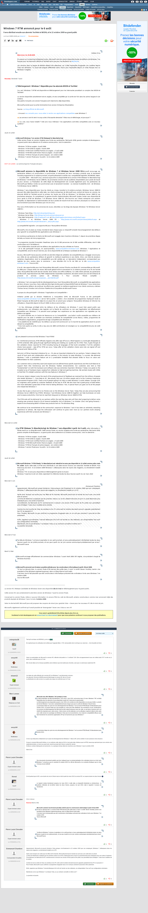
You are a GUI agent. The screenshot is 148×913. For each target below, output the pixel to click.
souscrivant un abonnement (47, 615)
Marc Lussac (14, 694)
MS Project (86, 7)
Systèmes (94, 4)
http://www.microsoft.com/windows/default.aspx (79, 220)
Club (92, 1)
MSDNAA (75, 61)
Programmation (69, 4)
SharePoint (78, 7)
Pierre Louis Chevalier (14, 757)
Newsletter (62, 1)
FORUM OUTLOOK (42, 9)
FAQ (42, 1)
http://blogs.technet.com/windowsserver (49, 215)
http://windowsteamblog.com (44, 213)
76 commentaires (33, 36)
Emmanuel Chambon (14, 849)
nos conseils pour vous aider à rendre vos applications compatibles (50, 113)
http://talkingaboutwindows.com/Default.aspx (68, 217)
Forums (27, 1)
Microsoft (44, 4)
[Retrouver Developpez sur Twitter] (144, 10)
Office (82, 4)
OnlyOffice (110, 7)
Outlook (62, 7)
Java (50, 4)
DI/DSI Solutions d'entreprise (18, 4)
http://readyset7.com (42, 217)
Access (46, 7)
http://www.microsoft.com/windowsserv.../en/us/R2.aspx (38, 222)
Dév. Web (55, 4)
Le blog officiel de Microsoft (33, 109)
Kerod (14, 776)
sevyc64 (14, 658)
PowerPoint (70, 7)
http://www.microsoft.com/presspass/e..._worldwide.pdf (38, 278)
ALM (38, 4)
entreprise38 (14, 640)
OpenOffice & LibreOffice (98, 7)
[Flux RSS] (142, 10)
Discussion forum (132, 87)
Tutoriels (35, 1)
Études (79, 1)
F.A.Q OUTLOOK (53, 9)
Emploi (72, 1)
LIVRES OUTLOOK (90, 9)
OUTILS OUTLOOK (79, 9)
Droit (86, 1)
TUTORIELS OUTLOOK (66, 9)
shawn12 (22, 36)
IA (34, 4)
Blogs (48, 1)
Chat (54, 1)
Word (56, 7)
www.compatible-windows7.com (67, 249)
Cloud (30, 4)
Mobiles (88, 4)
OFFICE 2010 (100, 9)
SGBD (76, 4)
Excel (51, 7)
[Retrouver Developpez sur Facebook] (146, 10)
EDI (62, 4)
